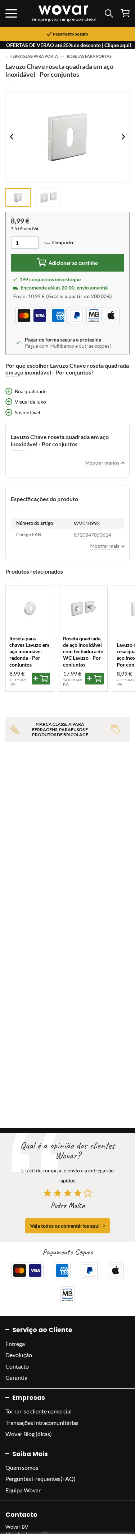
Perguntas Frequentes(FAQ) (40, 1478)
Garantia (16, 1377)
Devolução (18, 1354)
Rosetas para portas (89, 56)
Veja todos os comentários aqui (65, 1226)
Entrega (15, 1343)
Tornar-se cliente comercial (38, 1411)
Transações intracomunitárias (41, 1422)
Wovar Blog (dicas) (28, 1433)
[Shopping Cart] (125, 13)
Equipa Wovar (23, 1490)
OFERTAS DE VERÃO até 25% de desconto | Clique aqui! (68, 45)
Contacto (17, 1366)
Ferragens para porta (34, 56)
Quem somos (21, 1467)
